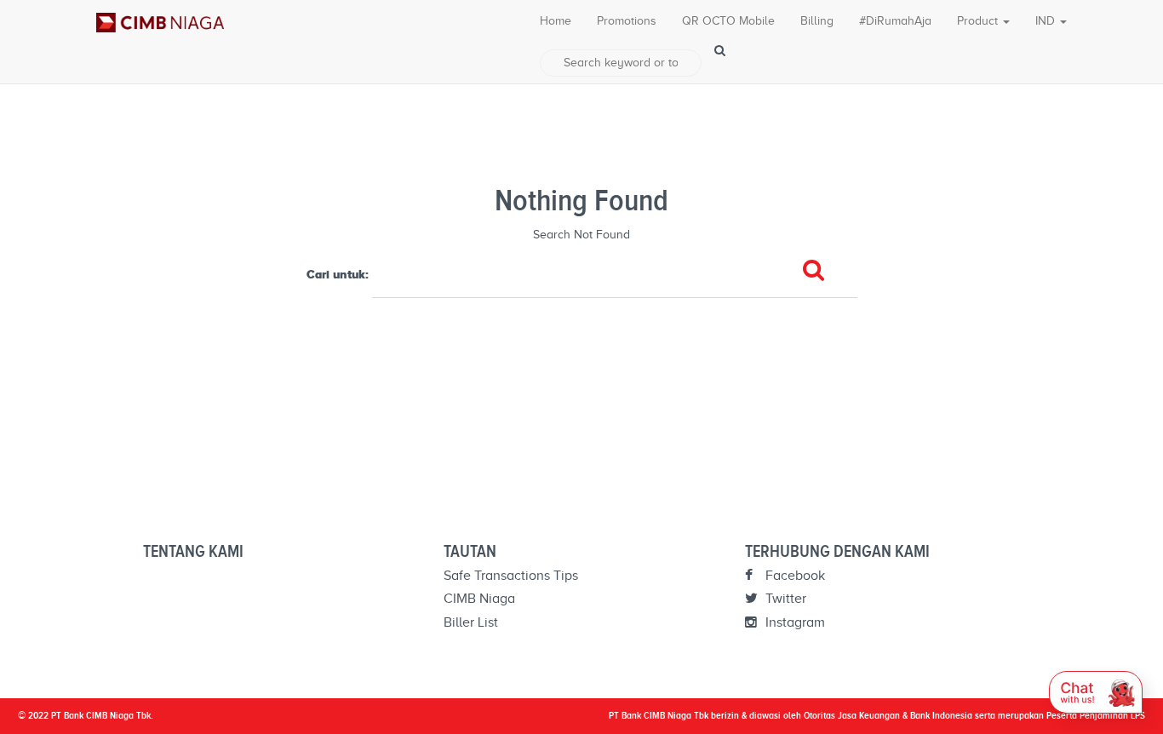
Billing (817, 20)
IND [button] (1046, 20)
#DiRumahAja (895, 20)
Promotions (626, 20)
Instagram (793, 622)
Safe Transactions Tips (511, 575)
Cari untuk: (338, 274)
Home (555, 20)
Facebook (793, 575)
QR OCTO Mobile (728, 20)
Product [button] (979, 20)
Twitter (784, 598)
